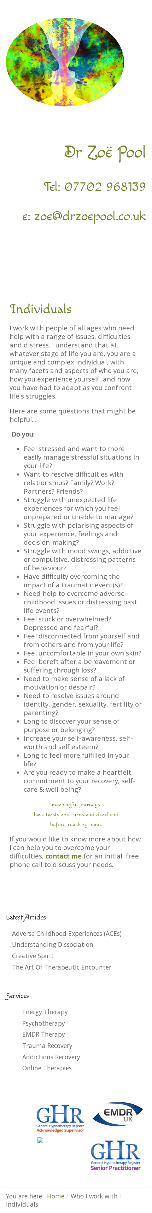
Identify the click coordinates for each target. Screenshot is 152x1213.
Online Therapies (47, 1068)
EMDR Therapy (43, 1034)
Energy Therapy (45, 1012)
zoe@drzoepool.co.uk (90, 216)
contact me (64, 855)
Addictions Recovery (51, 1057)
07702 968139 (105, 187)
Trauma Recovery (47, 1045)
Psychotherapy (43, 1023)
